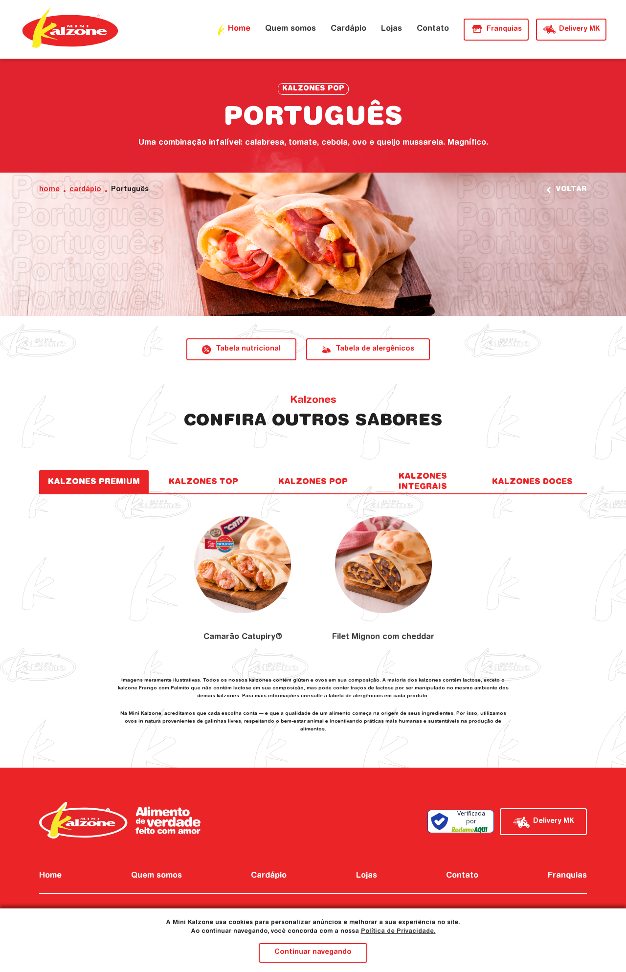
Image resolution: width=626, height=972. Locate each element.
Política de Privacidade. (398, 931)
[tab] (94, 482)
